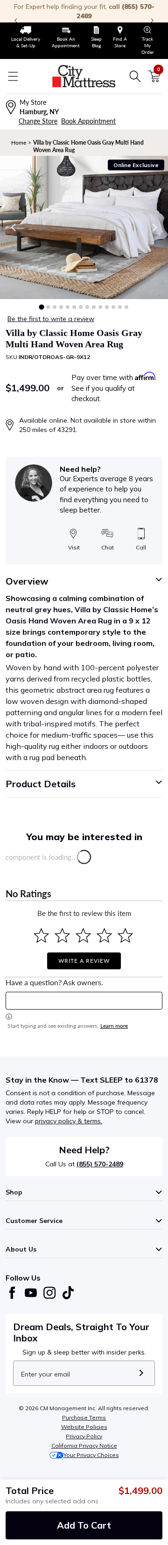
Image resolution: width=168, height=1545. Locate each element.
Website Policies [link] (84, 1426)
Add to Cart (84, 1525)
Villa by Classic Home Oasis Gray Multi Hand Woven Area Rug (88, 146)
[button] (41, 306)
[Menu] (13, 76)
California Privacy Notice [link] (84, 1445)
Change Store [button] (38, 121)
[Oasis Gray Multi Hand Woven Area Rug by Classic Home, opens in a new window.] (84, 227)
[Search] (135, 76)
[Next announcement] (152, 20)
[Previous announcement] (16, 20)
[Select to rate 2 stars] (62, 935)
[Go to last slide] (14, 227)
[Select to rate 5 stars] (125, 935)
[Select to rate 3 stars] (83, 935)
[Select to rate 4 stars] (104, 935)
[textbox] (84, 1001)
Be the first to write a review (50, 319)
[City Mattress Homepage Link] (84, 76)
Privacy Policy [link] (84, 1436)
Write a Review (84, 960)
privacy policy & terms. (68, 1121)
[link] (26, 37)
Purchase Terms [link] (84, 1417)
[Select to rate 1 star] (41, 935)
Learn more (114, 1025)
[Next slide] (154, 227)
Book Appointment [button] (88, 121)
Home (18, 142)
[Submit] (141, 1373)
